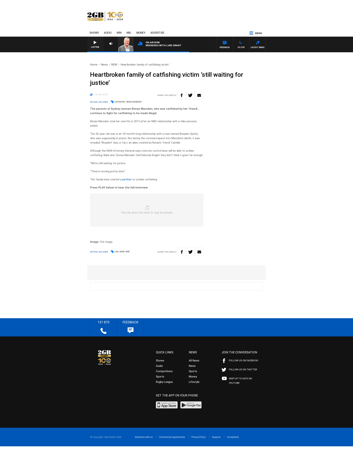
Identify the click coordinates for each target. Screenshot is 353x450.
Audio (108, 32)
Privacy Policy (198, 437)
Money (140, 32)
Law (117, 252)
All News (194, 360)
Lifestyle (194, 382)
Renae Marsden (134, 102)
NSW (114, 64)
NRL (128, 32)
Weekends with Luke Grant (163, 45)
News (104, 64)
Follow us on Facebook (243, 360)
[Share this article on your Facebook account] (181, 95)
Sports (160, 376)
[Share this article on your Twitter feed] (190, 95)
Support (216, 437)
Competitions (164, 371)
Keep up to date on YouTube (240, 380)
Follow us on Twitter (243, 369)
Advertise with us (144, 437)
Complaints (233, 437)
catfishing (120, 102)
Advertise (157, 32)
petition (127, 179)
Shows (94, 32)
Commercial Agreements (172, 437)
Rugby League (164, 382)
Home (93, 64)
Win (119, 32)
